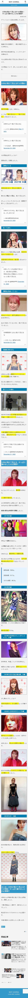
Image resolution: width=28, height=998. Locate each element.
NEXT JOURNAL (14, 2)
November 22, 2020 (9, 342)
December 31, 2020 (9, 454)
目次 (12, 76)
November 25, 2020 (9, 220)
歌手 (4, 926)
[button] (25, 516)
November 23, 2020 (9, 148)
